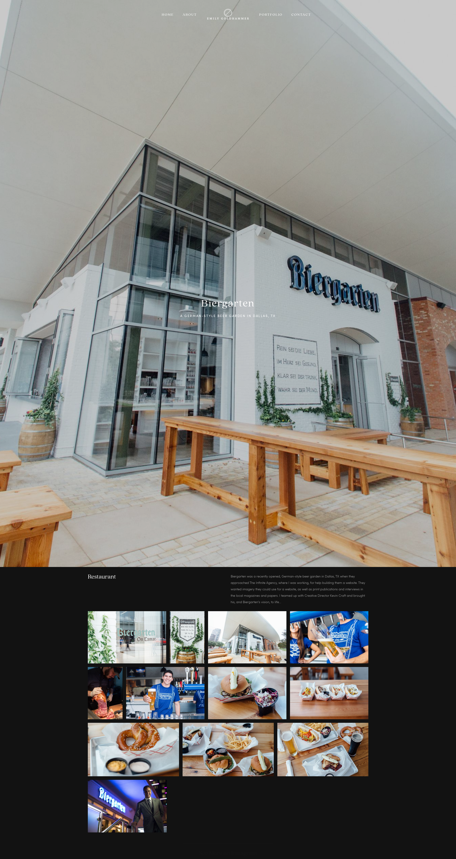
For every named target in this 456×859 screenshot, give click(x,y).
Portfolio (271, 14)
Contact (301, 14)
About (190, 14)
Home (168, 14)
